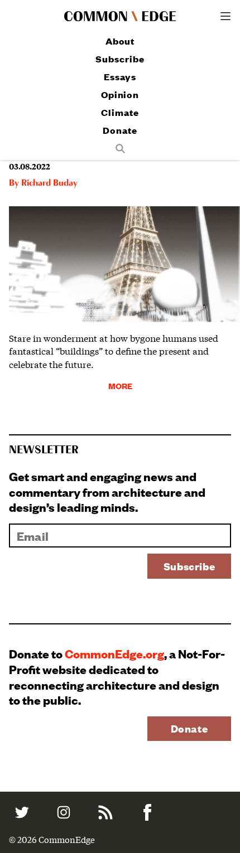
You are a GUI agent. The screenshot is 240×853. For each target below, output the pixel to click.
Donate (120, 130)
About (120, 41)
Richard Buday (49, 183)
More (120, 385)
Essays (120, 76)
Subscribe (119, 58)
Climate (119, 112)
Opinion (120, 94)
